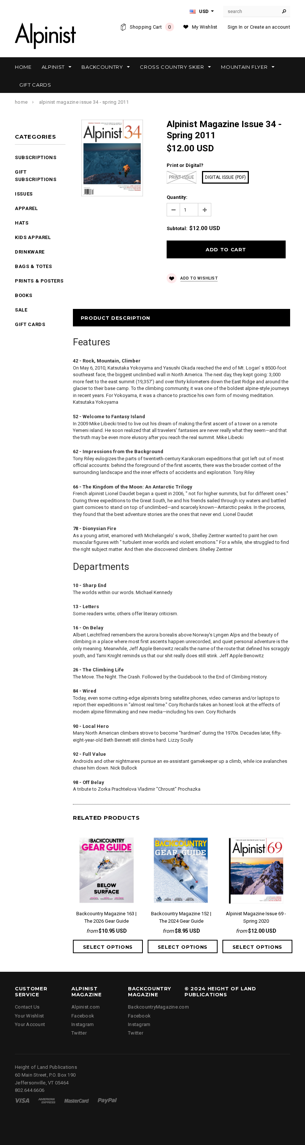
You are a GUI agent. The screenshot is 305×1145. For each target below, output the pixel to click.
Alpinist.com (85, 1007)
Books (23, 295)
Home (21, 102)
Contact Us (27, 1007)
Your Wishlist (29, 1016)
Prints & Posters (39, 281)
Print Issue (181, 177)
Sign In (235, 27)
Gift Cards (30, 324)
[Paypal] (107, 1100)
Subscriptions (35, 157)
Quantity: (177, 197)
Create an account (270, 27)
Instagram (82, 1024)
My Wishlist (205, 27)
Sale (21, 310)
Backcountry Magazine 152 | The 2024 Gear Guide (181, 917)
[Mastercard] (76, 1100)
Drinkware (30, 252)
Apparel (26, 208)
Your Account (30, 1024)
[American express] (46, 1100)
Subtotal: (177, 228)
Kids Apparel (33, 237)
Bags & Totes (33, 266)
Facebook (82, 1016)
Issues (24, 194)
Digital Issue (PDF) (225, 177)
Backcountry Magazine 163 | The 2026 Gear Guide (106, 917)
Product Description (115, 318)
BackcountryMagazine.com (158, 1007)
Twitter (79, 1033)
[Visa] (22, 1100)
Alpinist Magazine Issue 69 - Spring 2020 (256, 917)
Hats (22, 223)
